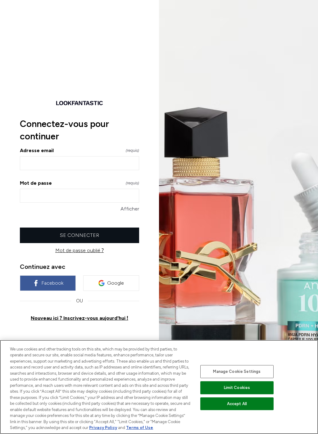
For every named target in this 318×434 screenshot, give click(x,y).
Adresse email (79, 150)
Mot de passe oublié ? (79, 250)
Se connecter (79, 235)
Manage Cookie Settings (237, 371)
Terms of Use (139, 427)
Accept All (237, 403)
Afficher (129, 209)
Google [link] (115, 283)
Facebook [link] (52, 283)
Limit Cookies (237, 387)
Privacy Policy (103, 427)
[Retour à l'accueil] (79, 103)
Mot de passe (79, 183)
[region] (159, 387)
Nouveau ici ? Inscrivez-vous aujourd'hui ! (79, 318)
